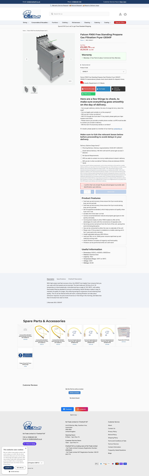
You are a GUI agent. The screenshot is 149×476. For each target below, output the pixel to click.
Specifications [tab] (61, 279)
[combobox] (79, 14)
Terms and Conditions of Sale (117, 441)
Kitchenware (76, 22)
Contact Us (111, 428)
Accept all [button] (8, 467)
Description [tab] (50, 279)
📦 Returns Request (75, 5)
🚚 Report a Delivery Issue (91, 5)
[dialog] (15, 460)
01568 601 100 (76, 2)
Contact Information (114, 447)
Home (24, 30)
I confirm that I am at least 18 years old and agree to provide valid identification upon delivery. (104, 186)
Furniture (55, 22)
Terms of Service (113, 444)
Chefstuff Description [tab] (75, 279)
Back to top (73, 415)
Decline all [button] (20, 467)
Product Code (84, 67)
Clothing (65, 22)
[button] (125, 14)
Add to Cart (110, 192)
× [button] (25, 448)
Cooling (106, 22)
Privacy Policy (112, 431)
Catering (97, 22)
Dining (25, 22)
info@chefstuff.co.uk (33, 2)
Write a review (74, 392)
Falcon (82, 40)
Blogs (109, 453)
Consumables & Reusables (39, 22)
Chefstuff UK (30, 468)
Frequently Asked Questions (117, 450)
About (110, 425)
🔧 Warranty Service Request (59, 5)
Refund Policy (112, 434)
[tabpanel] (74, 290)
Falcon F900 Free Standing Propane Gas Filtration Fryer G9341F (37, 30)
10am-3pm (122, 2)
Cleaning (87, 22)
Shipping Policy (113, 438)
